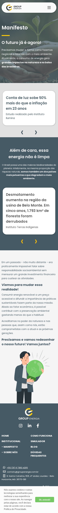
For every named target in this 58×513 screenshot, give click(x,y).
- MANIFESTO (10, 446)
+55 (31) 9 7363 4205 (17, 467)
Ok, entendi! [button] (44, 499)
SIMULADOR (38, 441)
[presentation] (22, 132)
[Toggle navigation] (49, 7)
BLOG (34, 446)
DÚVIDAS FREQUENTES (38, 454)
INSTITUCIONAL (11, 441)
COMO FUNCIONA (41, 435)
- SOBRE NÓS (10, 452)
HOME (5, 435)
